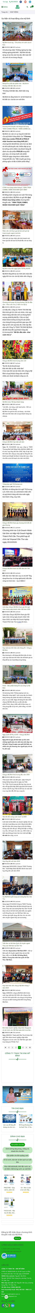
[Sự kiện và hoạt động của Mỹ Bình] (17, 31)
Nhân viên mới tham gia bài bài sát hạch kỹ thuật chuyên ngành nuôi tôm (16, 232)
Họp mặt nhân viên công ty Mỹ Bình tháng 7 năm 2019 (16, 987)
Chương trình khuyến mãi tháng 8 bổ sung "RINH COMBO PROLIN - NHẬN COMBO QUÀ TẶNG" (17, 128)
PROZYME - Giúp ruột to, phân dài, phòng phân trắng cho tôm (9, 1189)
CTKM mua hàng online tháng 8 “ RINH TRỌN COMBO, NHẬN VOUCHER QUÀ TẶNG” (17, 188)
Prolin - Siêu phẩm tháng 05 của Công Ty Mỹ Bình (16, 687)
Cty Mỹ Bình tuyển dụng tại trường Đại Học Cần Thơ (17, 898)
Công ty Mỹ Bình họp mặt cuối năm (13, 442)
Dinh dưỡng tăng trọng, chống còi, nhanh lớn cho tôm (17, 1150)
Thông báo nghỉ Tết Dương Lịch (12, 484)
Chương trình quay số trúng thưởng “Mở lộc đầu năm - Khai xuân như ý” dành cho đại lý (17, 303)
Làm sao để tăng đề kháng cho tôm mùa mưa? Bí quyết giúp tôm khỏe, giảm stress (9, 1126)
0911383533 (14, 1)
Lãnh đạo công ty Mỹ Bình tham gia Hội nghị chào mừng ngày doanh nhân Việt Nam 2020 (16, 608)
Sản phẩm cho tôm (17, 1144)
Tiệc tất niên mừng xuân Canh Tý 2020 (15, 817)
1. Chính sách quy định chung (10, 1248)
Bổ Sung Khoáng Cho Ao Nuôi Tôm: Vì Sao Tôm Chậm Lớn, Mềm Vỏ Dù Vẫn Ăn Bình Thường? (25, 1126)
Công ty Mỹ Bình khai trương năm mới (14, 361)
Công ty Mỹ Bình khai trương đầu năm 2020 (16, 774)
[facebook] (21, 1)
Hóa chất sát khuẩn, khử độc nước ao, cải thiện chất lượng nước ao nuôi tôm (17, 1168)
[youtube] (25, 1)
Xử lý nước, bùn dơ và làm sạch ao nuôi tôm (17, 1161)
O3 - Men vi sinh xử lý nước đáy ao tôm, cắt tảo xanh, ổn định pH (25, 1189)
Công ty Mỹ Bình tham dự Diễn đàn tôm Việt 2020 (16, 569)
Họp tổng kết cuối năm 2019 (11, 861)
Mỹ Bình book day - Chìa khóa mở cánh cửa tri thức (17, 44)
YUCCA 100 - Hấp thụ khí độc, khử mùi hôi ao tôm (9, 1212)
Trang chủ (4, 12)
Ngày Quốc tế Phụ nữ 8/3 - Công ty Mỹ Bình (16, 734)
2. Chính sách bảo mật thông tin (11, 1251)
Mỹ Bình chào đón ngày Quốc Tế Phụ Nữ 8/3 (16, 268)
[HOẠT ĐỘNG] (17, 6)
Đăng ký (17, 1238)
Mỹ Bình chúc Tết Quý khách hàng (13, 402)
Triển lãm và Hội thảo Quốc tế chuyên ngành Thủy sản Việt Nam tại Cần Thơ (16, 944)
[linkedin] (30, 1)
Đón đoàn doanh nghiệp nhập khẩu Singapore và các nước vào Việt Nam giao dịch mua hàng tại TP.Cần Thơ (17, 1029)
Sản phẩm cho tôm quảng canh (17, 1155)
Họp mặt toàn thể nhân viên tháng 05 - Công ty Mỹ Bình (17, 649)
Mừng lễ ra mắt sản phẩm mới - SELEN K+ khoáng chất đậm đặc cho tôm (16, 85)
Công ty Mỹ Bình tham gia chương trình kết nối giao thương (17, 524)
